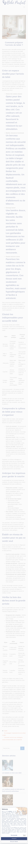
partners (10, 811)
